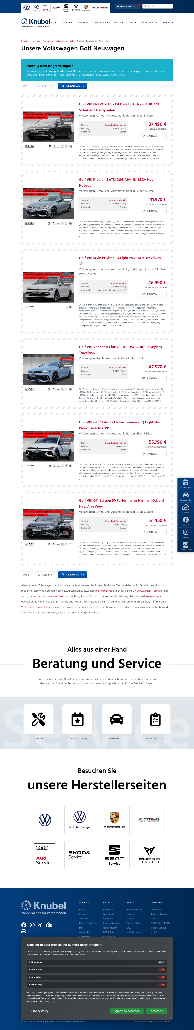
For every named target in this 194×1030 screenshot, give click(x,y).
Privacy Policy (39, 1011)
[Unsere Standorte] (50, 926)
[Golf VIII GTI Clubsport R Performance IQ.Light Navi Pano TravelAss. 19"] (48, 450)
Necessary (36, 962)
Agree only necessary (127, 1011)
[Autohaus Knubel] (35, 22)
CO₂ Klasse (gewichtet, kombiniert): (136, 305)
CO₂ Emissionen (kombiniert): (91, 146)
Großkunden (157, 903)
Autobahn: (157, 149)
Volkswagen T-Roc (53, 596)
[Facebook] (25, 926)
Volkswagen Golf (104, 591)
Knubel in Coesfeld (117, 200)
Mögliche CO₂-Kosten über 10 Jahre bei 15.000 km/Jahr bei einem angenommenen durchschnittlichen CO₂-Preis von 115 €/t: (119, 157)
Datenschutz (153, 1021)
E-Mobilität (108, 932)
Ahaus (82, 910)
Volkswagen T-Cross (148, 591)
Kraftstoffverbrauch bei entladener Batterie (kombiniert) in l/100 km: (107, 310)
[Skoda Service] (79, 855)
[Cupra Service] (149, 855)
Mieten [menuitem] (117, 23)
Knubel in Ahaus (118, 283)
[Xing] (41, 926)
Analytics (36, 977)
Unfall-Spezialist (155, 738)
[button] (27, 86)
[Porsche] (114, 820)
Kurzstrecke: (95, 149)
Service (38, 738)
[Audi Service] (45, 855)
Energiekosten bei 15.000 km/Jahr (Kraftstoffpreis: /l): (103, 319)
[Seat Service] (114, 855)
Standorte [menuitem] (49, 23)
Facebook (185, 525)
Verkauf (107, 903)
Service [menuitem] (81, 23)
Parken (151, 136)
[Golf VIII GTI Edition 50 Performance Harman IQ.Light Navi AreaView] (48, 528)
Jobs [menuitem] (132, 23)
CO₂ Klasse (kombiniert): (122, 146)
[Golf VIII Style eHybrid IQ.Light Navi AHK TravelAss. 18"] (48, 291)
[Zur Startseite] (44, 911)
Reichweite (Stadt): (90, 316)
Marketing (36, 985)
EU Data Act (167, 1021)
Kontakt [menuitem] (167, 23)
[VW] (45, 820)
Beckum (83, 914)
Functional (37, 970)
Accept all (157, 1011)
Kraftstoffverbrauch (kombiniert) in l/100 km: (116, 308)
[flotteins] (149, 820)
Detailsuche (72, 86)
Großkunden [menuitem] (100, 23)
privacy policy (49, 1001)
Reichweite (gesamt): (114, 316)
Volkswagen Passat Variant (36, 607)
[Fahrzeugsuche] (25, 932)
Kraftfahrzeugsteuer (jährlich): (99, 152)
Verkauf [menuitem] (66, 23)
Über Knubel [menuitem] (148, 23)
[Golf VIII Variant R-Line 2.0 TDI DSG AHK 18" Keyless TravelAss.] (48, 373)
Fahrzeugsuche (185, 500)
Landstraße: (136, 149)
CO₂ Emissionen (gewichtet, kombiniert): (96, 305)
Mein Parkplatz (129, 6)
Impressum (139, 1021)
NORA (130, 919)
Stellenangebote (186, 550)
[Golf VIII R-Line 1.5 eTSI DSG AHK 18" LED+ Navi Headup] (48, 207)
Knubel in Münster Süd (115, 125)
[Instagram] (34, 926)
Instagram (185, 537)
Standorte (185, 512)
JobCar (154, 919)
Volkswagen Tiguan (151, 596)
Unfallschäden (134, 932)
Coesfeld (83, 919)
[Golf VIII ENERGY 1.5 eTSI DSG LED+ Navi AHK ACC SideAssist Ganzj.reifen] (48, 130)
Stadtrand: (116, 149)
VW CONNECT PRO (160, 923)
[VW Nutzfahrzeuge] (79, 820)
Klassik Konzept (116, 738)
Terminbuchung (185, 487)
